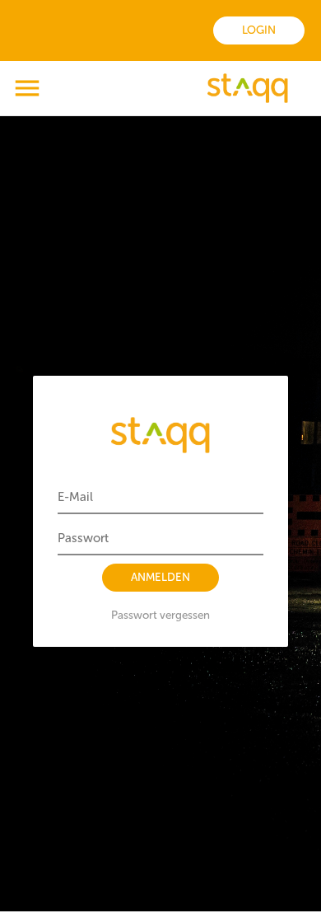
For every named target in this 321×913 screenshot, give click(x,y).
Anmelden (160, 577)
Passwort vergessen (160, 615)
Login (259, 30)
